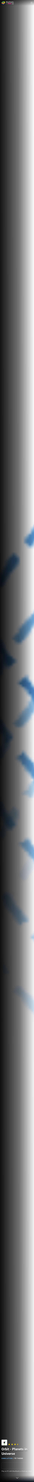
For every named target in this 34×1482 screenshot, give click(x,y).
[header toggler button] (31, 3)
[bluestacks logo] (8, 3)
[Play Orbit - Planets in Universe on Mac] (17, 1466)
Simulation (7, 1458)
